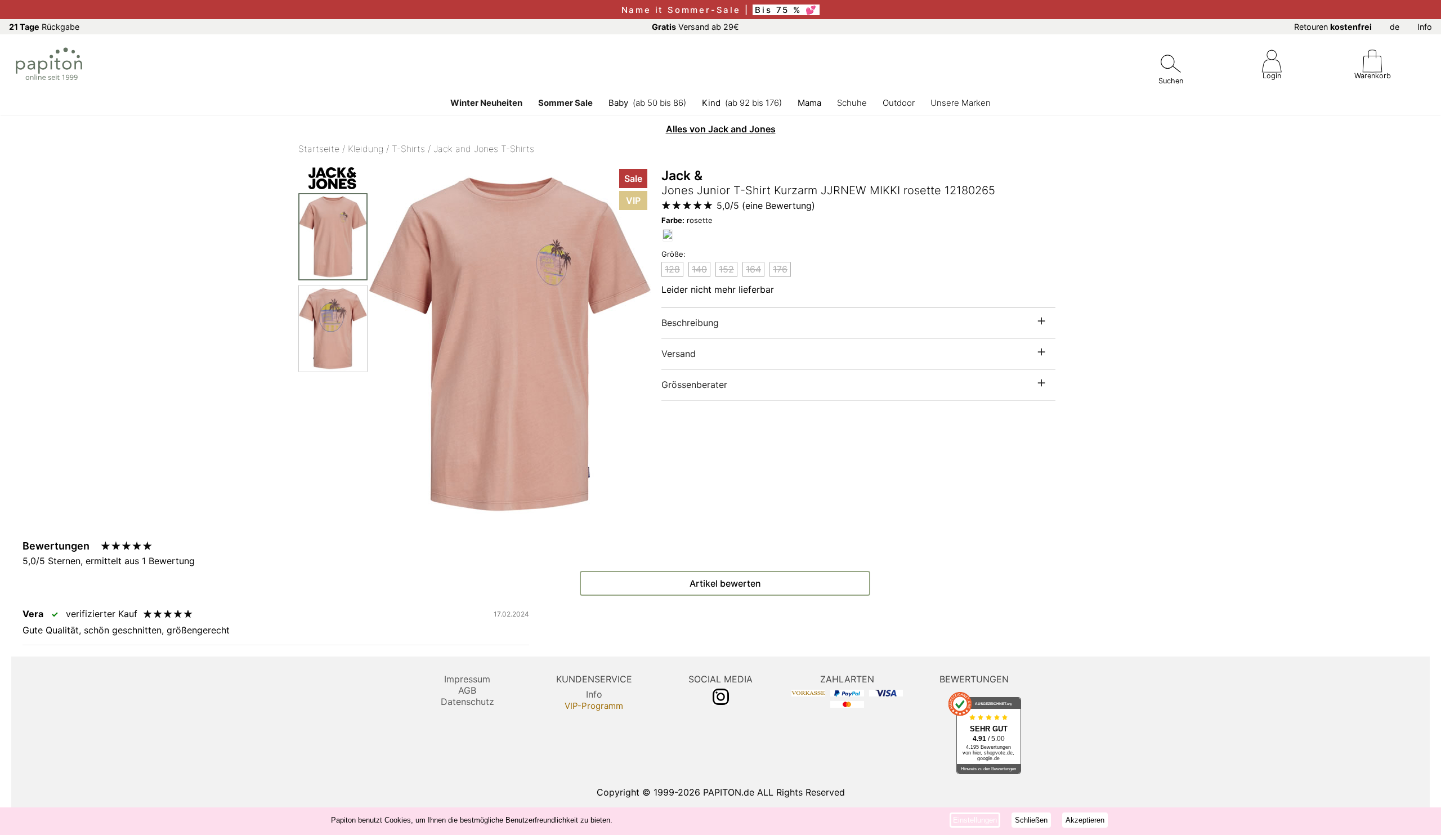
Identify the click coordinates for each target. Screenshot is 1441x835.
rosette (687, 220)
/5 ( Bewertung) (766, 205)
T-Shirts (408, 148)
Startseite (318, 148)
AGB (467, 690)
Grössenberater (694, 384)
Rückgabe (44, 27)
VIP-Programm (594, 705)
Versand (678, 353)
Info (1424, 27)
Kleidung (365, 148)
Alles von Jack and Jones (721, 129)
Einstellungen (975, 820)
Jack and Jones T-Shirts (483, 148)
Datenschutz (467, 701)
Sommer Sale (565, 102)
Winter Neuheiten (486, 102)
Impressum (467, 679)
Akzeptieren (1085, 820)
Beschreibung (690, 322)
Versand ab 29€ (695, 27)
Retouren (1333, 27)
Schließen (1031, 820)
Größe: (673, 253)
